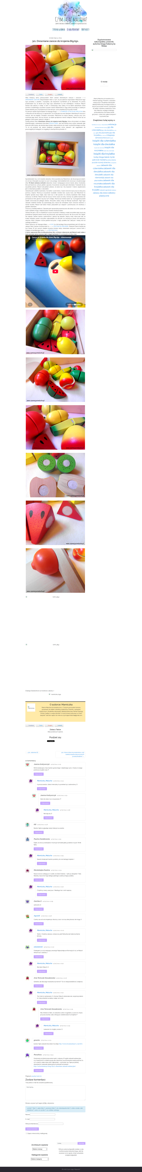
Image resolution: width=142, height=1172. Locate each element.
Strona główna (59, 29)
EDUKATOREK (53, 123)
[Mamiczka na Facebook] (62, 718)
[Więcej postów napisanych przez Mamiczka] (65, 718)
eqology (105, 127)
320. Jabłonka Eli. (33, 752)
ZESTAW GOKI (52, 230)
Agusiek (37, 916)
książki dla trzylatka (104, 153)
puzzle (94, 162)
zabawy (114, 190)
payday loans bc (37, 1076)
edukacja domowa (99, 127)
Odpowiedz (38, 774)
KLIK (52, 224)
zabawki (99, 165)
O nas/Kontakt (73, 29)
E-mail (27, 1119)
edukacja (112, 124)
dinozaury (99, 124)
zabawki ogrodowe (105, 190)
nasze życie (109, 157)
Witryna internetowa (31, 1124)
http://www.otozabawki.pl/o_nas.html (70, 1044)
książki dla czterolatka (104, 140)
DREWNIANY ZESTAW (32, 99)
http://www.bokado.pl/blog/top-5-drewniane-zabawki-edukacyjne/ (55, 1066)
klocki (108, 138)
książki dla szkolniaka (108, 150)
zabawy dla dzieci (100, 193)
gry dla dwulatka (107, 130)
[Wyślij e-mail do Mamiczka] (59, 718)
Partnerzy (85, 29)
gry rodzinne (103, 135)
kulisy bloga (99, 157)
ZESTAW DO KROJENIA (61, 226)
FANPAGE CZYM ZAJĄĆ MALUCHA (72, 111)
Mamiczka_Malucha (44, 781)
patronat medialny (99, 160)
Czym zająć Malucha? (73, 1169)
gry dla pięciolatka (102, 133)
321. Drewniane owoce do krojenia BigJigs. (55, 41)
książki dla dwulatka (104, 144)
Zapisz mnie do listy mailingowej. (37, 1133)
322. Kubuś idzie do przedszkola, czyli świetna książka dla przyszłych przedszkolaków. (72, 754)
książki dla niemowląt (99, 147)
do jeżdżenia (105, 124)
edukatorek (38, 947)
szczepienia (113, 162)
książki (111, 138)
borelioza (94, 124)
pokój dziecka (111, 160)
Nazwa (27, 1114)
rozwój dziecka (104, 162)
